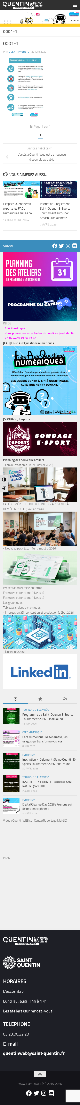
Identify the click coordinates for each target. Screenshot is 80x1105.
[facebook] (54, 245)
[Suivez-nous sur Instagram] (67, 245)
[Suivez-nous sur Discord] (74, 245)
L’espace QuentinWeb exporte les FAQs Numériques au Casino (17, 208)
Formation (28, 754)
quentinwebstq (19, 51)
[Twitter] (61, 245)
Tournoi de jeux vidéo (35, 709)
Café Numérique (32, 732)
